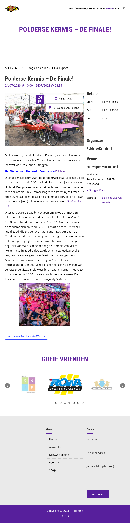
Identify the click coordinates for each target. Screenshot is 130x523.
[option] (28, 384)
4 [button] (69, 403)
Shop (117, 8)
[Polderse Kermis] (12, 8)
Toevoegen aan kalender (21, 336)
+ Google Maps (96, 190)
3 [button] (65, 403)
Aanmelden (81, 8)
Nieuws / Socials (96, 8)
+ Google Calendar (36, 68)
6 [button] (78, 403)
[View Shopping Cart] (124, 8)
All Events (12, 68)
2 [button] (61, 403)
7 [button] (83, 403)
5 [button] (74, 403)
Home (71, 8)
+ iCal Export (60, 68)
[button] (7, 385)
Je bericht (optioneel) (100, 466)
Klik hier (60, 171)
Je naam (92, 439)
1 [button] (56, 403)
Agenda (109, 8)
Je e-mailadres (96, 453)
